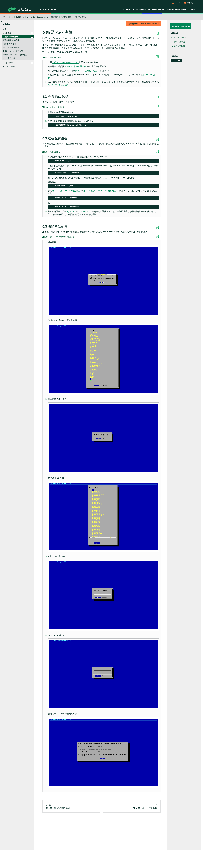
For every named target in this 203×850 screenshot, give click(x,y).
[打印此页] (179, 60)
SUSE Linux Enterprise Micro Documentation (32, 17)
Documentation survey (180, 26)
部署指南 (54, 17)
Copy (156, 116)
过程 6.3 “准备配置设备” (75, 66)
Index (11, 17)
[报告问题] (157, 33)
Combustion (83, 211)
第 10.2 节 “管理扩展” (58, 84)
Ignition (70, 211)
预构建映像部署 (66, 17)
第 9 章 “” (100, 190)
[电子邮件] (173, 60)
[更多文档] (1, 22)
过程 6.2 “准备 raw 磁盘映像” (65, 62)
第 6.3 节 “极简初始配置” (86, 70)
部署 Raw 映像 (80, 17)
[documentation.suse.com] (4, 17)
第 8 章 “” (66, 190)
